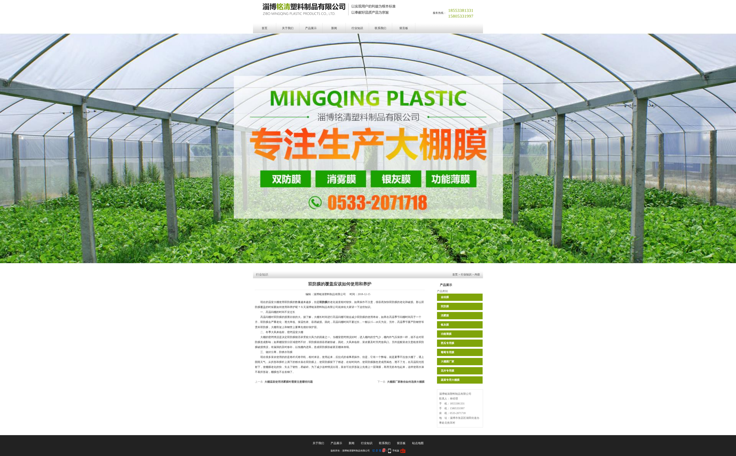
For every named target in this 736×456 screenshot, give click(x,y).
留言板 (403, 28)
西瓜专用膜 (447, 343)
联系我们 (380, 28)
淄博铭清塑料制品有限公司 (330, 294)
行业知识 (357, 28)
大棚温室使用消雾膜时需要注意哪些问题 (288, 381)
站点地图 (418, 443)
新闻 (334, 28)
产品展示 (311, 28)
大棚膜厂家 (447, 361)
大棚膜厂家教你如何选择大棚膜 (406, 381)
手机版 (395, 450)
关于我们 (287, 28)
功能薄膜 (446, 333)
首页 (264, 28)
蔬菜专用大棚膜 (450, 379)
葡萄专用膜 (447, 352)
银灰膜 (445, 324)
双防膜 (445, 306)
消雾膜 (445, 315)
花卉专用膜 (447, 370)
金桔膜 (445, 297)
